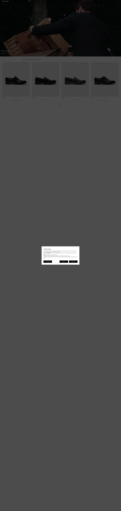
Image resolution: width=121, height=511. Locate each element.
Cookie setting (48, 261)
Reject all (63, 261)
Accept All (73, 261)
